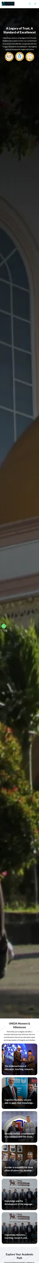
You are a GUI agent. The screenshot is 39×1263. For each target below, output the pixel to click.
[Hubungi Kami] (3, 626)
